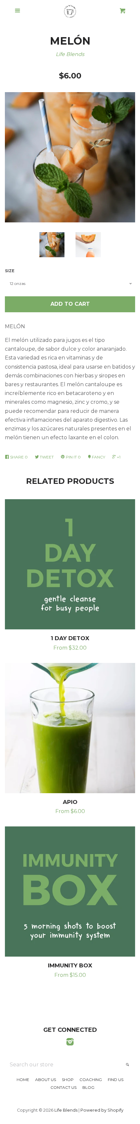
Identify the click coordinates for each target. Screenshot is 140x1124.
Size (9, 270)
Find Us (115, 1079)
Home (23, 1079)
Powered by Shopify (101, 1110)
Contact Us (63, 1087)
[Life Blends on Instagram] (70, 1043)
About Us (45, 1079)
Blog (88, 1087)
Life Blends (70, 54)
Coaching (90, 1079)
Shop (68, 1079)
